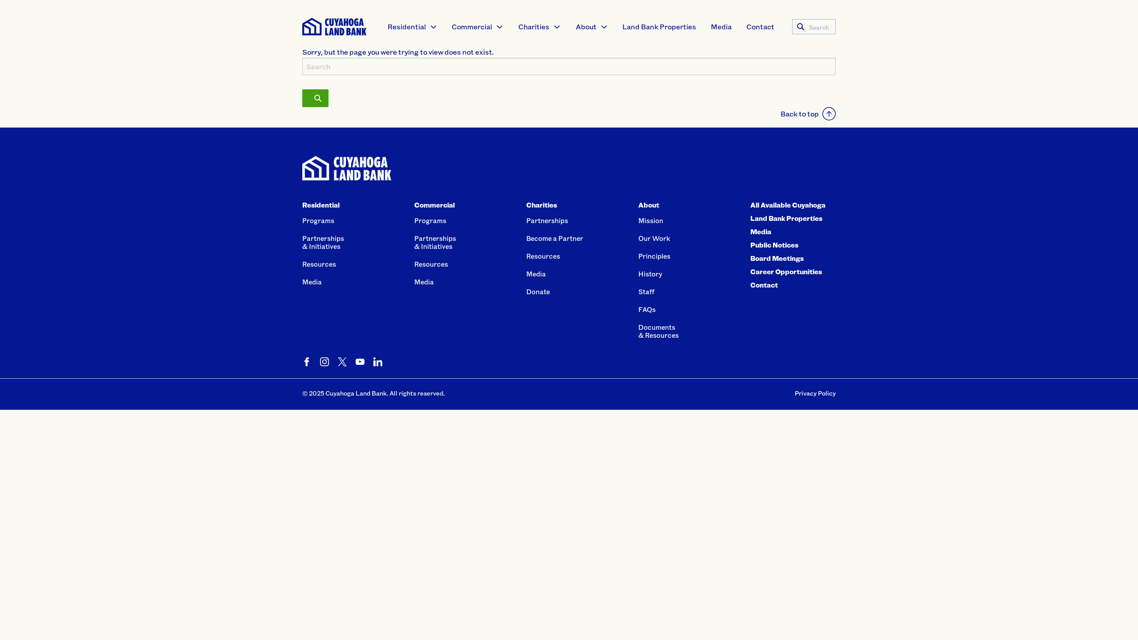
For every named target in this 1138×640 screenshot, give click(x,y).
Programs (318, 220)
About (586, 26)
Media (721, 26)
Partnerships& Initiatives (323, 242)
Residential (407, 26)
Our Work (654, 238)
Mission (650, 220)
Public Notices (774, 244)
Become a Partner (554, 238)
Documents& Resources (658, 331)
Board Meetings (777, 258)
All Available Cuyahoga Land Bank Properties (787, 211)
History (650, 273)
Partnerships (547, 220)
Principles (654, 256)
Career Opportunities (786, 271)
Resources (319, 264)
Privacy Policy (815, 393)
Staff (646, 291)
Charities (533, 26)
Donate (538, 291)
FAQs (647, 309)
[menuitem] (412, 27)
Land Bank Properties (659, 26)
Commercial (472, 26)
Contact (760, 26)
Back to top (800, 113)
